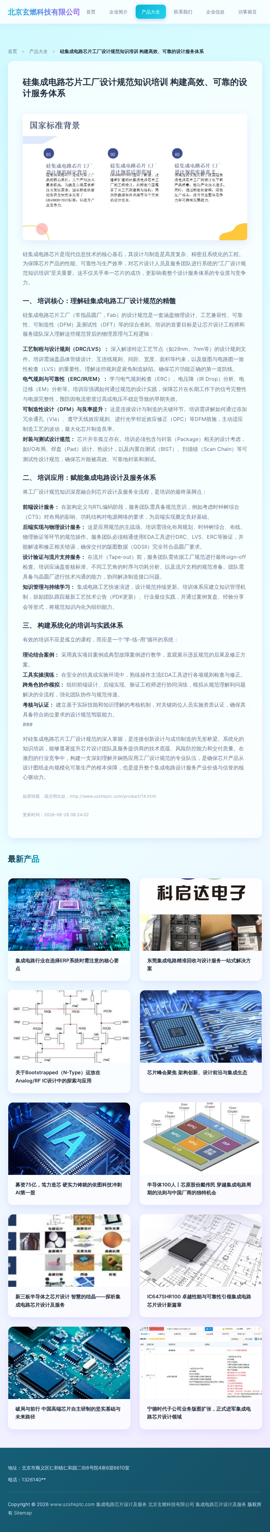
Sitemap (23, 1513)
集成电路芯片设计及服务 (121, 1504)
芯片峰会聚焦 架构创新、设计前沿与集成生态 (197, 1072)
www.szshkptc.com (72, 1504)
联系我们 (183, 11)
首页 (90, 11)
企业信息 (215, 11)
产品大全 (151, 11)
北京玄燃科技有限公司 (44, 11)
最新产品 (24, 859)
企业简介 (118, 11)
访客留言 (247, 11)
